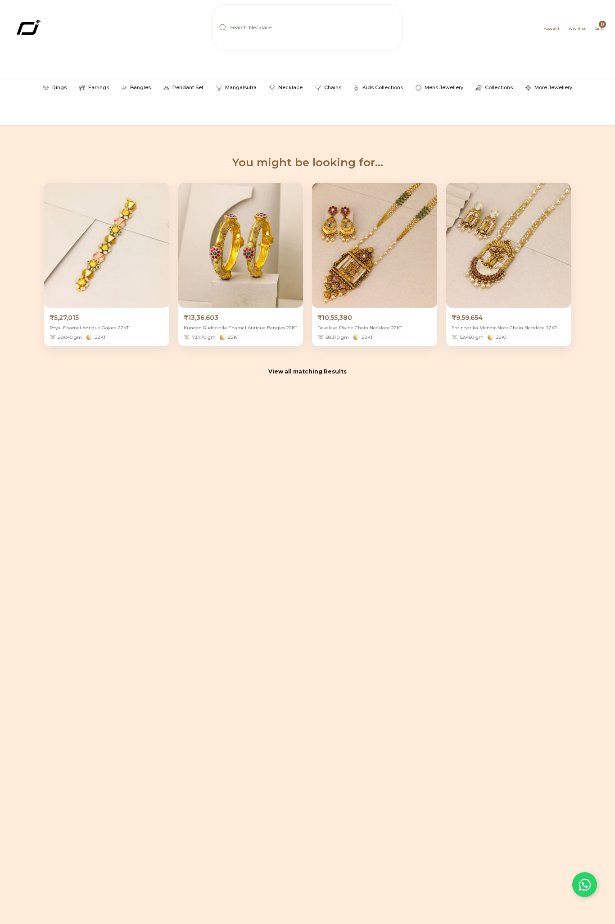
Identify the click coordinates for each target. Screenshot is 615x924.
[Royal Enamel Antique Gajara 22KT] (106, 245)
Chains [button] (332, 87)
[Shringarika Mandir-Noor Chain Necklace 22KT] (508, 245)
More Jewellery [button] (553, 87)
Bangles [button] (140, 87)
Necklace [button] (290, 87)
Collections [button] (498, 87)
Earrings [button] (98, 87)
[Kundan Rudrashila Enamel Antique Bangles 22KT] (240, 245)
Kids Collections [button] (382, 87)
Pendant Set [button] (187, 87)
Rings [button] (59, 87)
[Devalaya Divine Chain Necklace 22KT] (374, 245)
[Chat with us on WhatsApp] (584, 884)
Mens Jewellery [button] (444, 87)
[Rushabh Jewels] (59, 27)
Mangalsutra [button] (240, 87)
